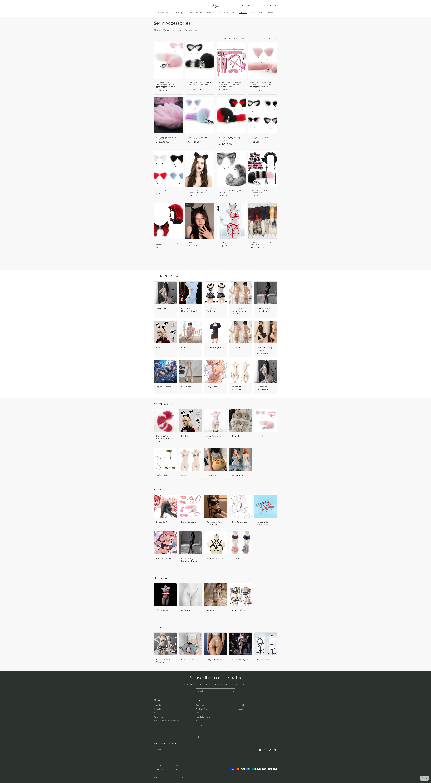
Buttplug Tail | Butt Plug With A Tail (164, 439)
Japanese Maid (163, 387)
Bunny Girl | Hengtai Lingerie (189, 310)
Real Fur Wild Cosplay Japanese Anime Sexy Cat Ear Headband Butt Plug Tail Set (199, 84)
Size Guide (199, 733)
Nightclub (186, 659)
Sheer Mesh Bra (164, 610)
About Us (157, 705)
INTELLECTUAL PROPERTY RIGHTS (166, 721)
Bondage (160, 522)
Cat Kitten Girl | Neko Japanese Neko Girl (240, 311)
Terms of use (158, 717)
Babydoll (210, 610)
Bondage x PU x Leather (214, 523)
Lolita (234, 347)
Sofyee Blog (158, 709)
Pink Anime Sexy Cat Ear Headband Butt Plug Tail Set (166, 83)
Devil (158, 347)
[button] (156, 5)
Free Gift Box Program (204, 717)
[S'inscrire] (233, 691)
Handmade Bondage (262, 523)
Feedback (241, 709)
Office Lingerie (213, 347)
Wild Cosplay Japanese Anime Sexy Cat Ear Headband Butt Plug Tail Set (230, 139)
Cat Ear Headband (163, 191)
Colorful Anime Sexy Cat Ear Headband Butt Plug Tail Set (260, 83)
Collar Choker (163, 475)
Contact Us (200, 705)
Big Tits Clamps (239, 522)
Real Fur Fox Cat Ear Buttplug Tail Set (167, 244)
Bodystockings (239, 659)
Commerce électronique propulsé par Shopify (177, 778)
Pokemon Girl (213, 475)
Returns (198, 729)
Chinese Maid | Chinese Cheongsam (264, 350)
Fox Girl (261, 436)
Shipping (199, 725)
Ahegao (185, 475)
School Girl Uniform (212, 310)
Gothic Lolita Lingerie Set (263, 310)
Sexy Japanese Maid (213, 437)
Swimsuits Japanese (262, 388)
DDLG (234, 558)
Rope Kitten (162, 558)
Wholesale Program (203, 709)
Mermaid (236, 475)
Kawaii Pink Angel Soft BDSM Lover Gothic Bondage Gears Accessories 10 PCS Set (230, 84)
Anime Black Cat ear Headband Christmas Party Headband (199, 192)
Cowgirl (160, 308)
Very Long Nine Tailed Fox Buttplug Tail (166, 138)
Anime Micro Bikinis (238, 388)
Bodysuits (261, 659)
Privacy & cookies (160, 713)
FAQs (197, 737)
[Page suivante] (230, 260)
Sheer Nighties (239, 610)
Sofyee (161, 778)
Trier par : (227, 39)
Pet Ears (185, 436)
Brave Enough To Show (164, 661)
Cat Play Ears (192, 243)
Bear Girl (236, 436)
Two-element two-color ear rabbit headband (260, 138)
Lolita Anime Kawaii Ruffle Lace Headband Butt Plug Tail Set (262, 192)
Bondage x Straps (215, 558)
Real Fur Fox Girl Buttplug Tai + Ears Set (230, 192)
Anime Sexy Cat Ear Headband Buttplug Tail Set (199, 138)
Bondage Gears (188, 522)
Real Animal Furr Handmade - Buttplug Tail (261, 244)
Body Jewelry (188, 610)
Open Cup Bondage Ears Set (229, 243)
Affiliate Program (202, 713)
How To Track (201, 721)
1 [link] (200, 260)
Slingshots (211, 387)
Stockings (186, 387)
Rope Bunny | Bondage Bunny (189, 560)
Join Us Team (242, 705)
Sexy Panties (212, 659)
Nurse (184, 347)
